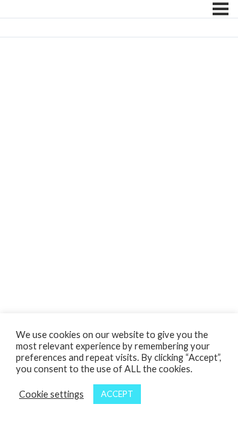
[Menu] (220, 9)
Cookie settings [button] (51, 394)
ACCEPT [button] (117, 394)
